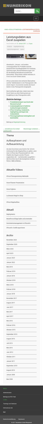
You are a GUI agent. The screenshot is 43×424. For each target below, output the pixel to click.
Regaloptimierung (15, 29)
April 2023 (9, 253)
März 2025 (9, 249)
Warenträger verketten (31, 129)
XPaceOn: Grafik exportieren (15, 228)
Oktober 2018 (10, 280)
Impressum (21, 419)
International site (8, 408)
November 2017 (11, 298)
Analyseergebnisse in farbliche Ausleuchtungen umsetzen (20, 107)
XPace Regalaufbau (12, 202)
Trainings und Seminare (9, 403)
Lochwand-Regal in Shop (14, 196)
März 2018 (9, 285)
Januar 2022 (10, 262)
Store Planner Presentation (15, 183)
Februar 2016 (10, 325)
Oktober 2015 (10, 330)
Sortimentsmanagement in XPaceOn (18, 223)
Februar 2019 (10, 271)
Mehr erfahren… (16, 161)
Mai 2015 (9, 348)
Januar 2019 (10, 276)
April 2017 (9, 316)
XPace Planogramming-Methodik (17, 176)
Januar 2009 (10, 375)
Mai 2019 (9, 267)
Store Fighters (11, 189)
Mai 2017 (9, 312)
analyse (9, 46)
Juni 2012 (9, 352)
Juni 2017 (9, 307)
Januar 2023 (10, 258)
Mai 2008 (9, 379)
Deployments (10, 214)
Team (30, 44)
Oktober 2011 (10, 357)
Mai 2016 (9, 321)
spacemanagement (13, 49)
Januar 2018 (10, 294)
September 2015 (11, 334)
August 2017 (10, 303)
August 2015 (10, 339)
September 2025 (11, 244)
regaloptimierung (19, 46)
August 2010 (10, 370)
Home (6, 29)
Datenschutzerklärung (9, 419)
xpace (22, 49)
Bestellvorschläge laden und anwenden (19, 219)
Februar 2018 (10, 289)
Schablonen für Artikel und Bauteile (11, 130)
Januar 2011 (10, 361)
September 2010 (11, 366)
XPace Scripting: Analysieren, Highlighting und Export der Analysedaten (19, 112)
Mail (4, 412)
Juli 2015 (9, 343)
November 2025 (11, 240)
